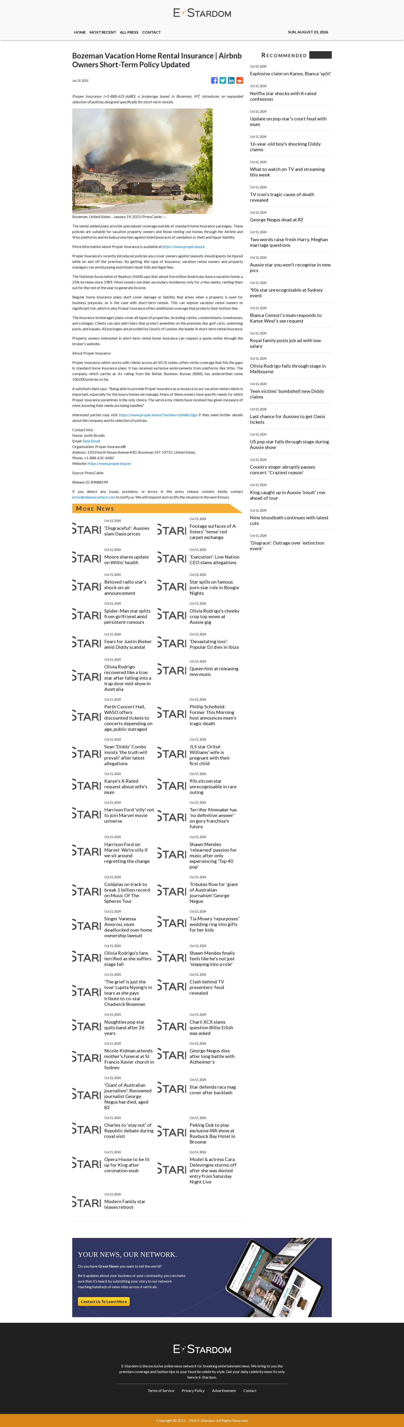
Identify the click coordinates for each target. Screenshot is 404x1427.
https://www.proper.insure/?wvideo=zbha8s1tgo (158, 414)
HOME (80, 32)
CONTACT (151, 32)
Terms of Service (161, 1390)
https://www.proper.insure (183, 246)
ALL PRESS (129, 32)
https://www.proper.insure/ (109, 463)
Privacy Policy (193, 1390)
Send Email (91, 441)
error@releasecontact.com (93, 497)
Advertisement (224, 1390)
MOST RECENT (103, 32)
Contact (249, 1390)
